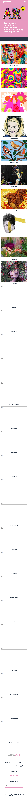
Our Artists (14, 39)
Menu (25, 2)
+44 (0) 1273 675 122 (21, 765)
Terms (10, 794)
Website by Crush (14, 795)
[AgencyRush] (6, 2)
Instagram (11, 775)
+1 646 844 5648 (22, 766)
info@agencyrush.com (8, 765)
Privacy (6, 794)
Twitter (14, 775)
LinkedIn (17, 775)
